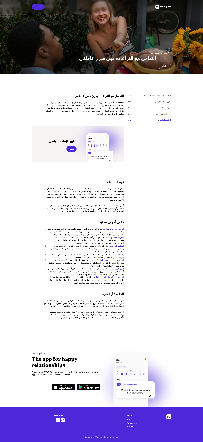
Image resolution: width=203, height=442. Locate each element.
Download (38, 7)
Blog (51, 7)
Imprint (129, 426)
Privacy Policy (132, 423)
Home (61, 7)
